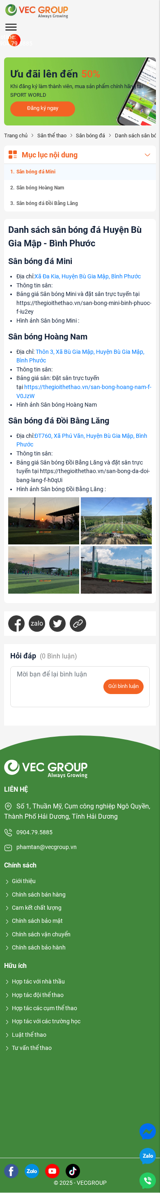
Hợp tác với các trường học (46, 1021)
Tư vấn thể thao (32, 1048)
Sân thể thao (51, 135)
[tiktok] (73, 1170)
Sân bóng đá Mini (35, 172)
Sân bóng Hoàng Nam (40, 188)
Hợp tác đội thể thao (38, 995)
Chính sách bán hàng (39, 894)
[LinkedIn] (78, 623)
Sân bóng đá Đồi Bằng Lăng (47, 203)
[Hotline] (147, 1180)
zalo (37, 623)
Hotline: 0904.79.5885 (14, 40)
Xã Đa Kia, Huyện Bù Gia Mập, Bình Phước (87, 276)
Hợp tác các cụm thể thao (44, 1008)
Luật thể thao (29, 1034)
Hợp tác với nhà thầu (38, 981)
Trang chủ (15, 135)
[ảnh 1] (43, 520)
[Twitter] (57, 623)
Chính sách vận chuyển (41, 934)
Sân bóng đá (90, 135)
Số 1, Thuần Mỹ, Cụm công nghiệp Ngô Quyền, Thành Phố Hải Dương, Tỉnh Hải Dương (77, 811)
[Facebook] (16, 623)
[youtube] (52, 1170)
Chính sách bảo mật (37, 921)
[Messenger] (147, 1131)
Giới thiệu (24, 881)
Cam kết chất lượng (37, 907)
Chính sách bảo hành (39, 947)
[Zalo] (147, 1155)
